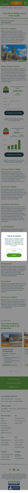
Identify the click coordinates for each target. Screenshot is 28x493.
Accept (14, 255)
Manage (14, 250)
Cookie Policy (16, 242)
